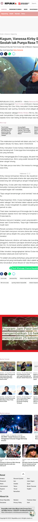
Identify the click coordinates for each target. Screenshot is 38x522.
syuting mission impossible (19, 282)
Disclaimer (3, 502)
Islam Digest (30, 481)
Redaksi (16, 500)
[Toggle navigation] (2, 3)
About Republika (5, 500)
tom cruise (3, 278)
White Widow (23, 113)
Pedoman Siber (31, 500)
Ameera (7, 34)
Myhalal (17, 13)
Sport (28, 483)
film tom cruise (5, 282)
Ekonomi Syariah (15, 9)
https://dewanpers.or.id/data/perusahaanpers (14, 512)
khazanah (33, 9)
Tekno (23, 13)
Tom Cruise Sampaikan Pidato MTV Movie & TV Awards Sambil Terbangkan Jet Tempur (6, 131)
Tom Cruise (19, 104)
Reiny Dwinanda (18, 50)
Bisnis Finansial (31, 486)
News (1, 483)
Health (11, 13)
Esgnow (2, 489)
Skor (28, 478)
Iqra (15, 481)
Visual (15, 489)
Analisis (16, 483)
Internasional (3, 486)
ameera (4, 9)
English (29, 489)
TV (1, 491)
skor (25, 9)
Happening (4, 13)
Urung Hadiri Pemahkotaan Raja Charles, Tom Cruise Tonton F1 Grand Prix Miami (24, 130)
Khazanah (3, 481)
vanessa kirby (13, 278)
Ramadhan (17, 491)
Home (1, 34)
